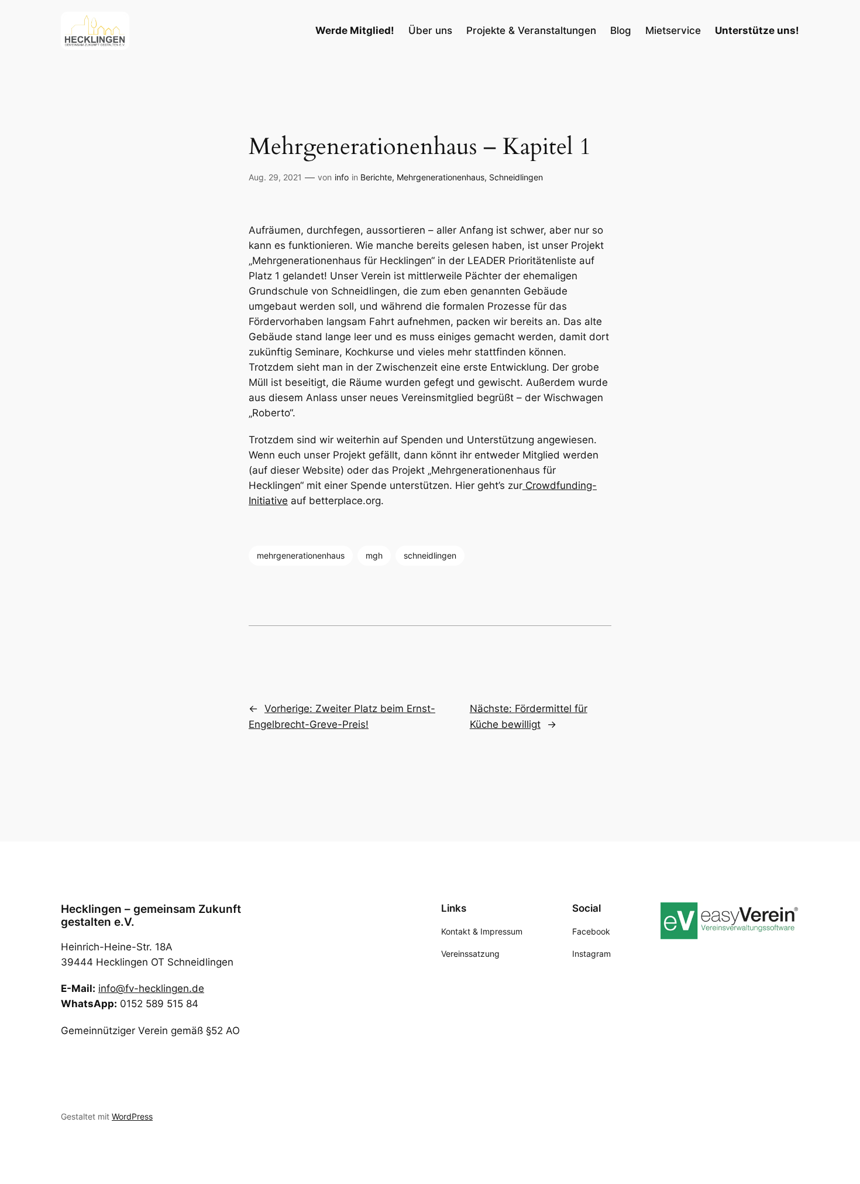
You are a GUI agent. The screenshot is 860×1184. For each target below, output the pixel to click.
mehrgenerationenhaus (301, 555)
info (342, 177)
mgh (374, 555)
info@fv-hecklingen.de (151, 988)
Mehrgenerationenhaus (440, 177)
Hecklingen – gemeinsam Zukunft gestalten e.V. (151, 915)
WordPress (132, 1116)
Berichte (376, 177)
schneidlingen (430, 555)
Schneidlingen (516, 177)
